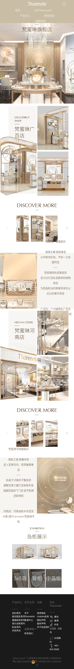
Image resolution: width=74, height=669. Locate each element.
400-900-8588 (54, 647)
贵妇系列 (16, 613)
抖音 (56, 624)
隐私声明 (41, 620)
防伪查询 (49, 15)
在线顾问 (55, 640)
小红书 (56, 630)
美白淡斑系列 (18, 623)
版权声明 (41, 623)
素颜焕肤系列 (18, 620)
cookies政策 (43, 616)
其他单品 (16, 630)
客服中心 (28, 620)
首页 (17, 10)
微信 (56, 616)
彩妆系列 (16, 627)
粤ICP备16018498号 (22, 661)
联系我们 (28, 633)
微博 (56, 620)
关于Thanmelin (43, 10)
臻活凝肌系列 (18, 616)
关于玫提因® (43, 627)
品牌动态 (40, 21)
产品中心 (25, 15)
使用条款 (41, 613)
